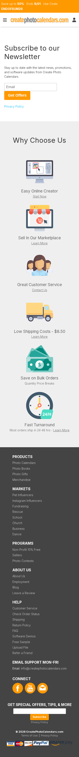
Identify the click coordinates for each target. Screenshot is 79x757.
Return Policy (21, 625)
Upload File (20, 647)
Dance (16, 534)
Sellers (17, 555)
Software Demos (24, 636)
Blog (15, 587)
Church (17, 523)
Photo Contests (23, 561)
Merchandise (21, 480)
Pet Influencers (22, 495)
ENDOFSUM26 (12, 9)
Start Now (39, 196)
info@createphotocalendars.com (44, 668)
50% (20, 4)
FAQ (15, 630)
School (17, 517)
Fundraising (20, 506)
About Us (18, 576)
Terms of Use (29, 735)
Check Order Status (26, 614)
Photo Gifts (20, 474)
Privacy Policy (14, 106)
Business (18, 528)
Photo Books (21, 468)
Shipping (18, 619)
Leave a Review (23, 593)
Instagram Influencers (27, 500)
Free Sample (21, 642)
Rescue (17, 511)
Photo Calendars (24, 463)
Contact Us (39, 290)
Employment (20, 582)
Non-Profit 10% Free (26, 549)
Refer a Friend (22, 653)
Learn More (39, 243)
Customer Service (24, 608)
